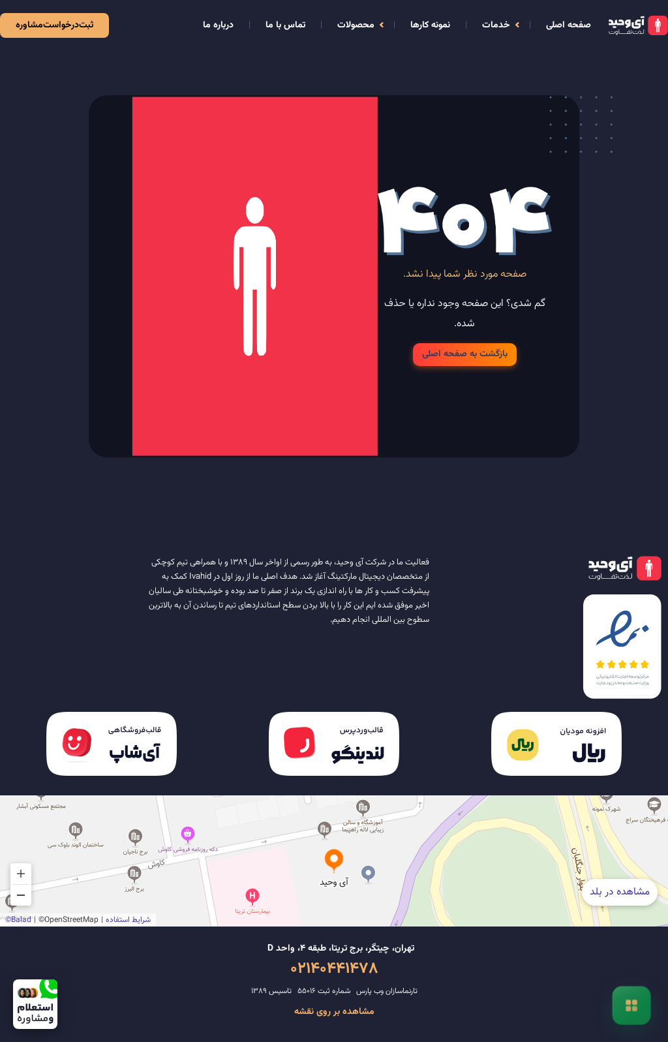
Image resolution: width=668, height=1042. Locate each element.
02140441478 (334, 969)
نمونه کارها (430, 25)
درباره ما (218, 25)
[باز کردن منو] (631, 1005)
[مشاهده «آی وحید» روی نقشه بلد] (334, 861)
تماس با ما (285, 25)
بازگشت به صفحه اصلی (465, 354)
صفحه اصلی (568, 25)
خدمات (496, 25)
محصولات (355, 25)
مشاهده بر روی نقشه (334, 1012)
